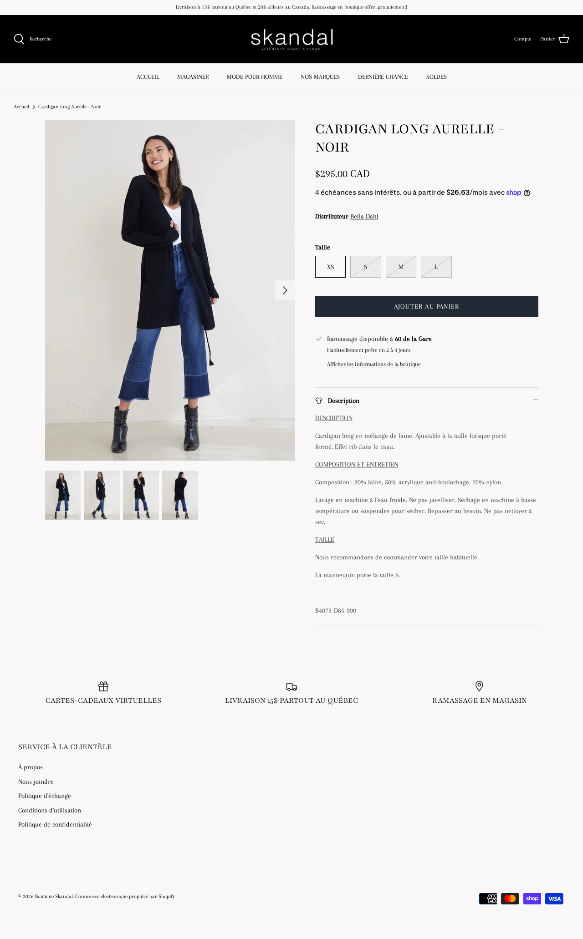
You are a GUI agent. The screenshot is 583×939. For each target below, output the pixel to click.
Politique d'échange (44, 795)
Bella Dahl (364, 216)
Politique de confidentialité (55, 824)
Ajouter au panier (426, 306)
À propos (30, 767)
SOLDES (436, 76)
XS (330, 266)
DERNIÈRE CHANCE (383, 76)
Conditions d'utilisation (49, 810)
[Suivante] (285, 290)
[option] (170, 290)
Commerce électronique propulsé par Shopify (125, 896)
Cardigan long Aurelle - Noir (69, 107)
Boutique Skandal (54, 896)
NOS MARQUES (320, 76)
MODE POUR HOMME (254, 76)
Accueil (21, 107)
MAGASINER (193, 76)
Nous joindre (36, 781)
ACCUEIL (148, 76)
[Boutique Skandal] (291, 39)
